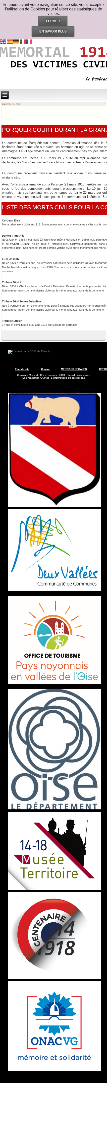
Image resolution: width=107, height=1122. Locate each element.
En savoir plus (53, 31)
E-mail (16, 104)
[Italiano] (23, 41)
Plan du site (22, 369)
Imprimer (6, 104)
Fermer (53, 21)
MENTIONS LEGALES (74, 369)
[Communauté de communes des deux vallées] (54, 591)
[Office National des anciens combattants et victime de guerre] (54, 1071)
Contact (45, 369)
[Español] (10, 41)
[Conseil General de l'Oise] (54, 809)
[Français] (29, 41)
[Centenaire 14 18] (54, 978)
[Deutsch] (16, 41)
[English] (3, 41)
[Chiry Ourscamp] (54, 507)
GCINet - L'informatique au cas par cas (62, 377)
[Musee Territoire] (54, 890)
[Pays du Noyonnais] (54, 684)
